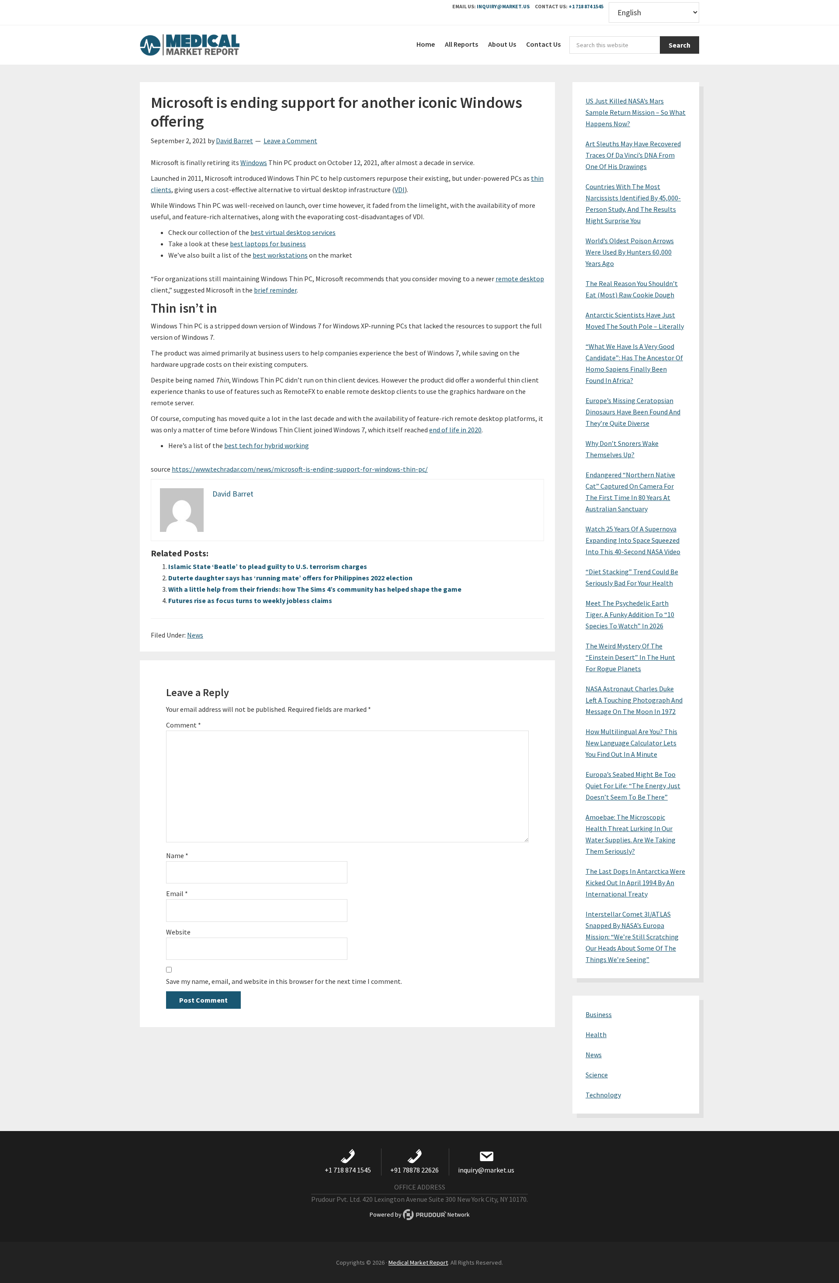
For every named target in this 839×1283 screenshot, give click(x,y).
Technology (603, 1094)
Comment (183, 725)
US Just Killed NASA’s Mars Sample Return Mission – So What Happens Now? (636, 112)
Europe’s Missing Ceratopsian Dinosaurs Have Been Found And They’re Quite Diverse (633, 412)
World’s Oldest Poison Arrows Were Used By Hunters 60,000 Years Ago (630, 252)
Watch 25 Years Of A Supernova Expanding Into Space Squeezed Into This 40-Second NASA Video (633, 540)
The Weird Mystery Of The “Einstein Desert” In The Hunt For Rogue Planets (630, 657)
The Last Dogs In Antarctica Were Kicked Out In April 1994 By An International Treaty (635, 882)
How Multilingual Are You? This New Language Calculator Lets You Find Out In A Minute (631, 743)
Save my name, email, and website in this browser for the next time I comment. (284, 981)
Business (599, 1014)
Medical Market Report (205, 45)
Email (177, 893)
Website (178, 932)
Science (597, 1074)
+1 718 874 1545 (586, 6)
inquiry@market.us (503, 6)
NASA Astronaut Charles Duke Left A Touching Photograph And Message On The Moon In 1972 (634, 700)
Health (596, 1034)
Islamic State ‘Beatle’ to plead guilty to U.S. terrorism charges (267, 566)
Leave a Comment (290, 140)
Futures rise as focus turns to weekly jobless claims (250, 600)
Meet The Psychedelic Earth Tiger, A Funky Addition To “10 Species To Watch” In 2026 (630, 614)
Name (177, 855)
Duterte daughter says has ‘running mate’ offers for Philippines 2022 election (290, 577)
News (195, 635)
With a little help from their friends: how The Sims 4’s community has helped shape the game (314, 589)
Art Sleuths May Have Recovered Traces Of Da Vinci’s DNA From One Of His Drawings (633, 155)
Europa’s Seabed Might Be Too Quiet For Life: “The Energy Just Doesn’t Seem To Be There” (633, 785)
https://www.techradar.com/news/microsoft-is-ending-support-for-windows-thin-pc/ (300, 469)
